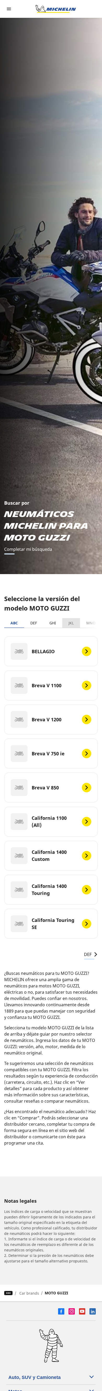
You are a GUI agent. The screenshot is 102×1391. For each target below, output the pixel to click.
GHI (52, 622)
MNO (90, 622)
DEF (33, 622)
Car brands (29, 1293)
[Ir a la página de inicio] (56, 9)
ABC (14, 622)
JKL (71, 622)
